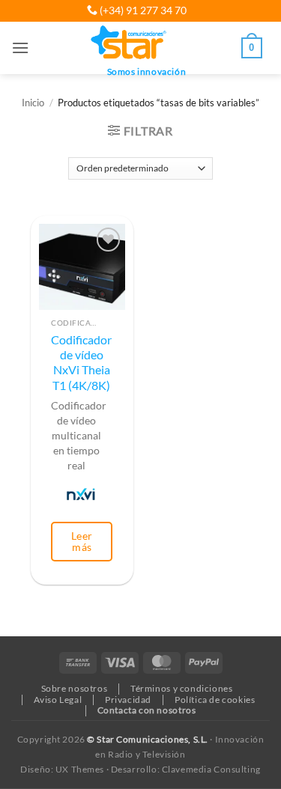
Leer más (82, 540)
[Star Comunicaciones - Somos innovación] (129, 43)
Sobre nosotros (74, 688)
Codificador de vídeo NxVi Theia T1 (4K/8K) (81, 362)
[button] (20, 47)
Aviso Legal (58, 699)
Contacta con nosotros (146, 710)
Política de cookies (215, 699)
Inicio (33, 103)
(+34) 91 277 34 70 (142, 10)
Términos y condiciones (181, 688)
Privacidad (128, 699)
